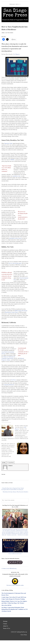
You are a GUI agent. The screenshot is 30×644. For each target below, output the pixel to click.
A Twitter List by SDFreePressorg (9, 568)
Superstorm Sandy (8, 143)
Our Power (13, 380)
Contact (5, 623)
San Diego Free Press (15, 13)
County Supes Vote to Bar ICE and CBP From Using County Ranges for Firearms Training (14, 598)
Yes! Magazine (16, 54)
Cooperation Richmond (9, 384)
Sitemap (5, 621)
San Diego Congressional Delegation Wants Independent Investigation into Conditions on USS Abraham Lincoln (15, 609)
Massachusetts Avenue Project (11, 312)
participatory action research (15, 238)
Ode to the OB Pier (6, 605)
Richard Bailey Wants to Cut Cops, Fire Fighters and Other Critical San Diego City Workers (14, 602)
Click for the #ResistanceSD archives (15, 553)
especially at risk (16, 176)
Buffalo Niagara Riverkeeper (21, 310)
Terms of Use (6, 628)
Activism (10, 482)
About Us (5, 626)
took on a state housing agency (15, 263)
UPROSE (12, 159)
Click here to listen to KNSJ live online (15, 585)
